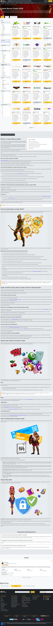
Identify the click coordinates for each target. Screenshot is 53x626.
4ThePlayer (3, 62)
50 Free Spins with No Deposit (26, 597)
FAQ (1, 601)
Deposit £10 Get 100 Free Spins (15, 604)
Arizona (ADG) (4, 88)
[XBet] (16, 23)
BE (2, 111)
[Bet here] (15, 61)
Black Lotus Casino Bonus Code (47, 48)
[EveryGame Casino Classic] (47, 66)
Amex (3, 66)
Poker (3, 31)
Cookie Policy (2, 606)
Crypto (3, 70)
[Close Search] (30, 1)
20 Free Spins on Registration (26, 602)
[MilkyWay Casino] (26, 23)
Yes (2, 36)
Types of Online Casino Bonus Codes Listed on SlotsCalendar (37, 144)
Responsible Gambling (4, 604)
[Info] (2, 624)
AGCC (3, 81)
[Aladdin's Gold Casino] (16, 87)
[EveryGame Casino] (37, 66)
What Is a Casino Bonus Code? (33, 141)
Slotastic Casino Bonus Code (16, 112)
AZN (2, 101)
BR (2, 113)
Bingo (3, 24)
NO (2, 107)
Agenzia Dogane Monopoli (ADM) (5, 84)
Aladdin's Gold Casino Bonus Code (16, 91)
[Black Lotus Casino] (47, 44)
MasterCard (3, 72)
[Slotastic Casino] (16, 108)
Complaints (2, 600)
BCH (2, 102)
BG (2, 112)
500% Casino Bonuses (14, 597)
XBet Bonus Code (15, 26)
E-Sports (3, 26)
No (2, 37)
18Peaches (3, 56)
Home (1, 597)
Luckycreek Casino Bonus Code (16, 48)
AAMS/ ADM (3, 80)
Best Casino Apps (13, 606)
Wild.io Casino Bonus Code (26, 48)
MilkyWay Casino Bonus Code (26, 27)
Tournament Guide (34, 597)
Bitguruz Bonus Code (46, 91)
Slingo (3, 32)
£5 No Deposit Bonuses (25, 606)
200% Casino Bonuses (14, 601)
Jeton (3, 71)
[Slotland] (16, 66)
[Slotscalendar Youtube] (48, 599)
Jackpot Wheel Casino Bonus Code (37, 48)
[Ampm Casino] (26, 66)
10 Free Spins (23, 603)
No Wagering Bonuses (14, 605)
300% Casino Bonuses (14, 600)
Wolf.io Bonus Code (36, 26)
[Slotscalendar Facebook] (44, 599)
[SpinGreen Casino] (47, 23)
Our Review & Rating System (4, 610)
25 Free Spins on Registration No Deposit (26, 601)
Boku (3, 69)
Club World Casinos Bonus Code (26, 91)
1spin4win (3, 57)
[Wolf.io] (37, 23)
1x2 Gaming (3, 58)
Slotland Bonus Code (15, 69)
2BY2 (3, 59)
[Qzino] (37, 108)
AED (2, 96)
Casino (3, 25)
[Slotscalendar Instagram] (47, 599)
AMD (2, 97)
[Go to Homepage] (3, 1)
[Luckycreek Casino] (16, 44)
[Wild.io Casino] (26, 44)
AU (2, 110)
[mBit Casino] (26, 108)
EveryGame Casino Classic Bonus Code (47, 70)
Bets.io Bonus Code (36, 91)
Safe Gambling (3, 605)
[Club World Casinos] (26, 87)
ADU (2, 95)
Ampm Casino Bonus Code (26, 70)
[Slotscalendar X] (45, 599)
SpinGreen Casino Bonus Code (47, 27)
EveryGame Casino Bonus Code (37, 70)
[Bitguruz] (47, 87)
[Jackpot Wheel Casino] (37, 44)
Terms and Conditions (4, 609)
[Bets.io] (37, 87)
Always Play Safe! (31, 148)
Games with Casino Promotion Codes (34, 145)
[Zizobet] (47, 108)
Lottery (3, 30)
